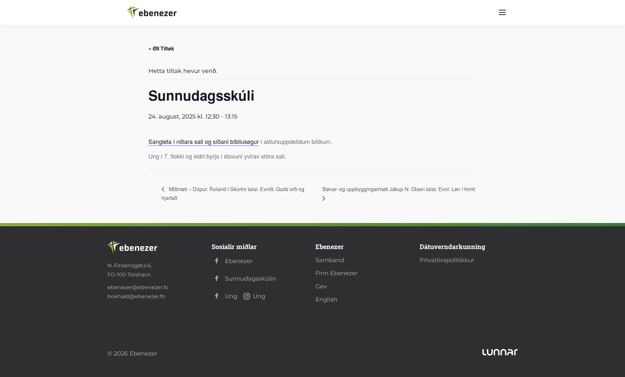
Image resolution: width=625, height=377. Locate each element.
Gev (321, 286)
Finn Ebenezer (336, 273)
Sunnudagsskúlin (250, 278)
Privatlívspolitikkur (447, 260)
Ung (231, 296)
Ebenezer (239, 261)
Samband (329, 260)
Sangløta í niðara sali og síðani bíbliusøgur (203, 141)
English (326, 299)
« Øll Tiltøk (161, 48)
